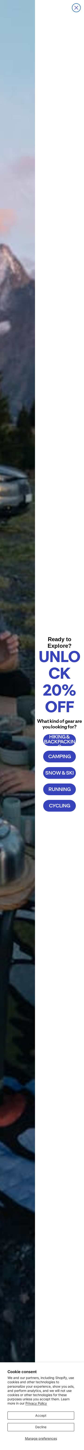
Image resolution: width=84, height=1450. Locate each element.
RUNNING (60, 789)
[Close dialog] (76, 8)
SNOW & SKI (59, 773)
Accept (40, 1415)
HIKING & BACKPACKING (59, 740)
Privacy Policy (36, 1403)
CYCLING (59, 806)
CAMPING (59, 756)
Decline (40, 1427)
